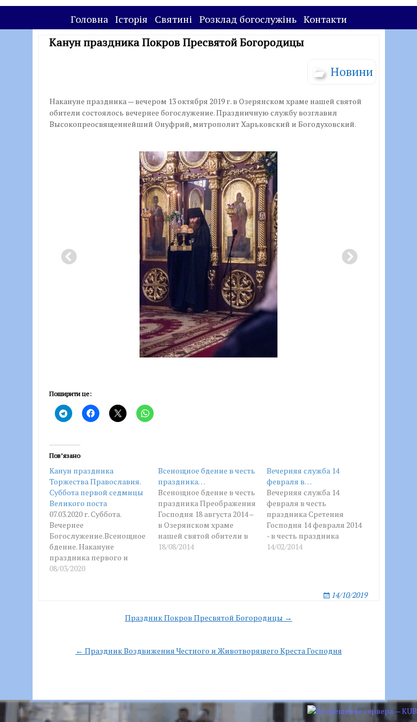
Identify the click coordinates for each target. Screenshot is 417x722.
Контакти (325, 18)
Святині (173, 18)
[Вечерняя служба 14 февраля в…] (321, 508)
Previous (65, 253)
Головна (89, 18)
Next (346, 253)
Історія (131, 18)
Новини (352, 71)
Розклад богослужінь (247, 18)
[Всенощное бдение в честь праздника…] (212, 508)
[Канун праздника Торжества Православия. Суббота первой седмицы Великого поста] (103, 519)
